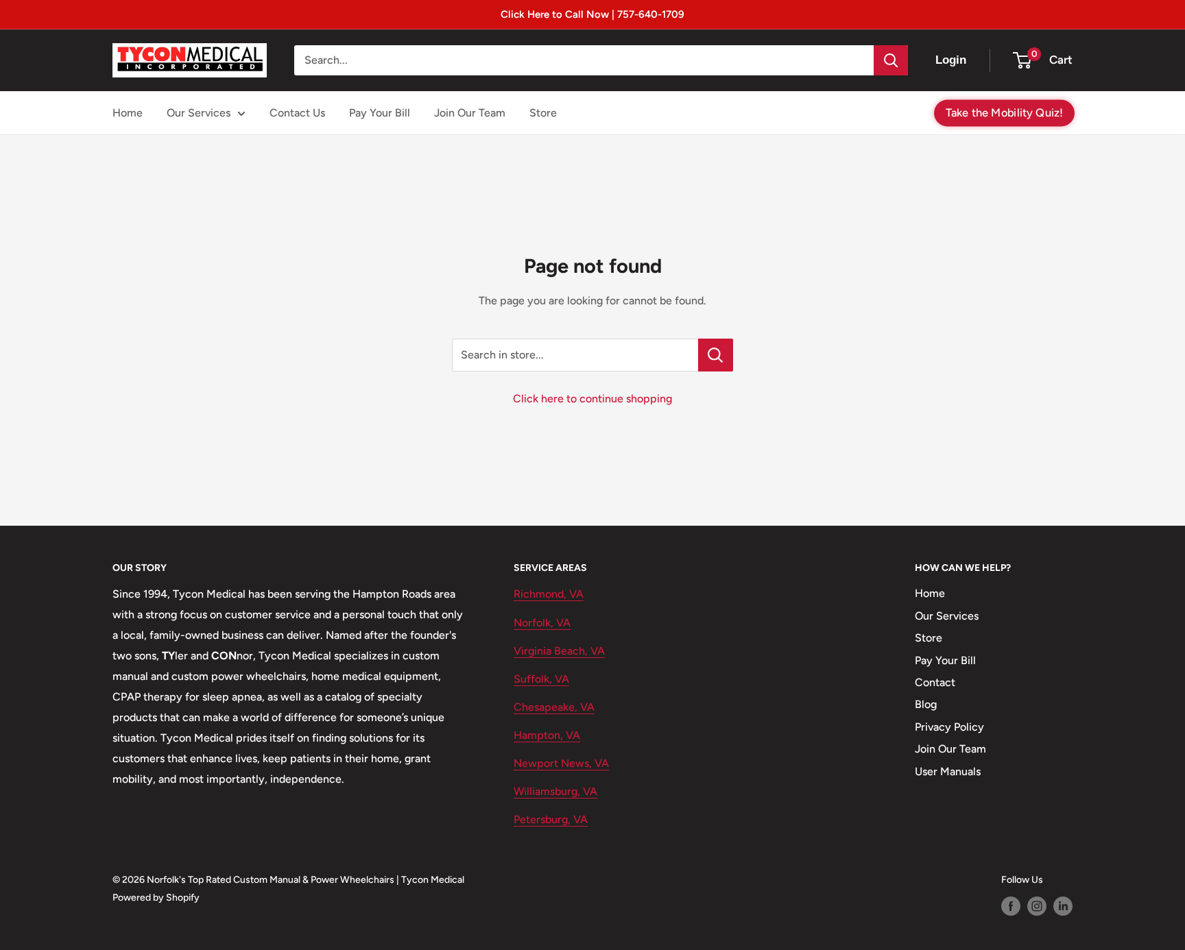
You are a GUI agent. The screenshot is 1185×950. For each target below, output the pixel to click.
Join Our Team (469, 112)
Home (127, 112)
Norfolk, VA (542, 622)
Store (543, 112)
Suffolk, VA (541, 678)
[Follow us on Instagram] (1036, 906)
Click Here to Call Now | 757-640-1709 (592, 14)
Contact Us (297, 112)
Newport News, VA (561, 763)
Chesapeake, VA (554, 707)
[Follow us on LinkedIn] (1063, 906)
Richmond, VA (549, 593)
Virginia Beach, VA (559, 650)
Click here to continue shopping (592, 398)
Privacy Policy (949, 726)
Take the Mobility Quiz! (1004, 112)
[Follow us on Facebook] (1010, 906)
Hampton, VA (547, 735)
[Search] (891, 60)
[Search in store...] (715, 355)
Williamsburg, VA (555, 791)
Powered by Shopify (156, 897)
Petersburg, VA (551, 819)
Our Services (198, 112)
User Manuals (948, 771)
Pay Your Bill (379, 112)
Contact (935, 682)
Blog (926, 704)
